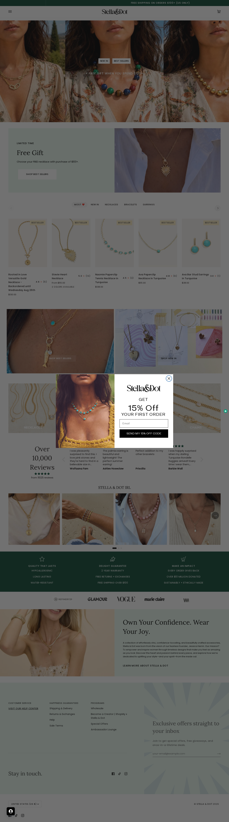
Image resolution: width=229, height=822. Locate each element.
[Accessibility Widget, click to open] (225, 411)
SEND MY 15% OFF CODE (143, 433)
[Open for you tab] (11, 811)
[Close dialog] (169, 378)
